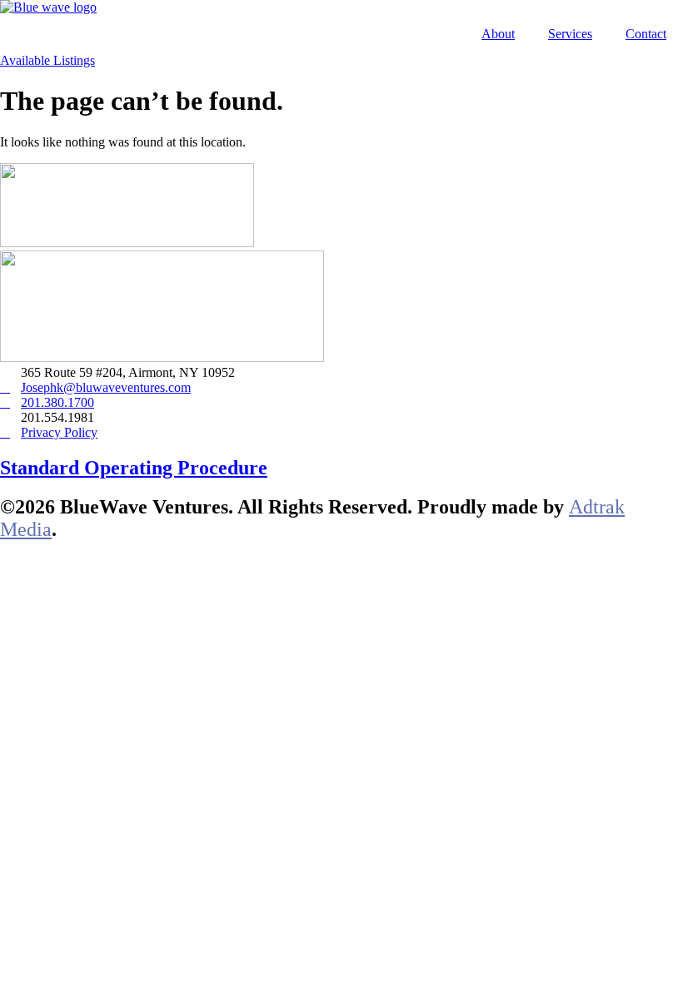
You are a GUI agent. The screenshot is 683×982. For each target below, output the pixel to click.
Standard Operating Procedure (133, 468)
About (498, 34)
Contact (646, 34)
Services (570, 34)
